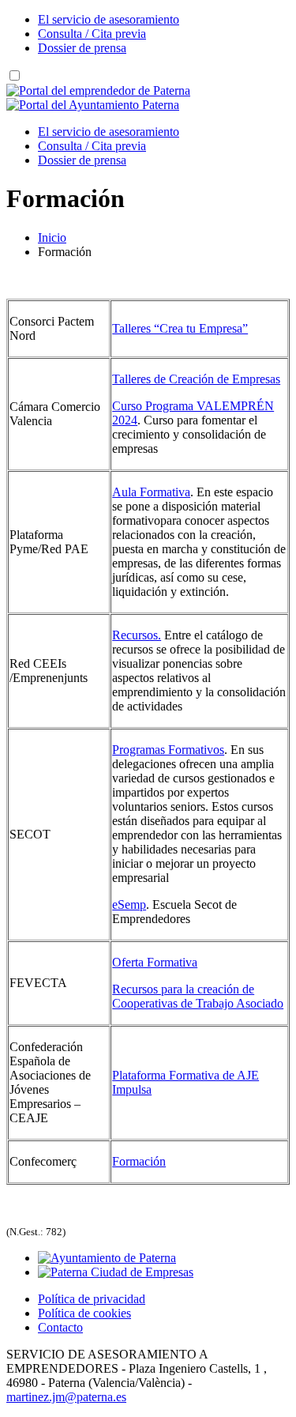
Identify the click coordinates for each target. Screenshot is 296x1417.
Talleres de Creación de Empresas (196, 379)
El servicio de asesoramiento (108, 19)
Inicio (52, 237)
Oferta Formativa (154, 962)
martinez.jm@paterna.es (66, 1397)
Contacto (60, 1327)
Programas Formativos (168, 749)
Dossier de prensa (82, 48)
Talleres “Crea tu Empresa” (180, 328)
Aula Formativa (151, 492)
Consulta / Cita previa (92, 33)
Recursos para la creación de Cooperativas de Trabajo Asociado (197, 996)
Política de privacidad (91, 1299)
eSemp (129, 904)
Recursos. (136, 635)
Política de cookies (84, 1313)
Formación (139, 1161)
